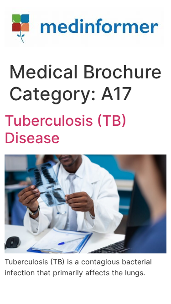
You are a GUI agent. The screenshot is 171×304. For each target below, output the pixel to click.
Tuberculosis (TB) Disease (66, 129)
